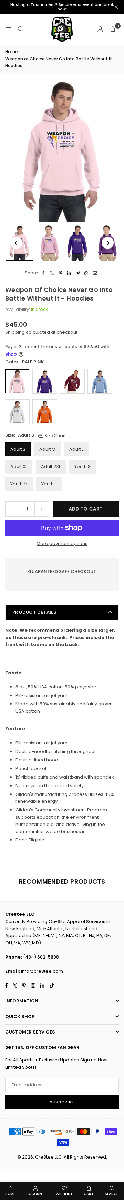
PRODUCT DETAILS (34, 612)
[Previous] (16, 243)
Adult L (76, 449)
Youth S (82, 466)
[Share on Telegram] (78, 273)
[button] (112, 29)
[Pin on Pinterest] (60, 273)
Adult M (47, 449)
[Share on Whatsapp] (86, 273)
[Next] (108, 243)
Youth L (48, 483)
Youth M (19, 483)
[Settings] (100, 29)
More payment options (62, 543)
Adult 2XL (51, 466)
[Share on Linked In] (69, 273)
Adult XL (18, 466)
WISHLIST (64, 1194)
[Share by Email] (95, 273)
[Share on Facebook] (43, 273)
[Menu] (8, 29)
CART (89, 1194)
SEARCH (112, 1194)
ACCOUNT (35, 1194)
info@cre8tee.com (42, 971)
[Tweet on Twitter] (52, 273)
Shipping (15, 332)
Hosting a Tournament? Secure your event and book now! (62, 6)
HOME (10, 1194)
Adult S (17, 449)
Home (11, 52)
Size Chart (54, 435)
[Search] (20, 29)
